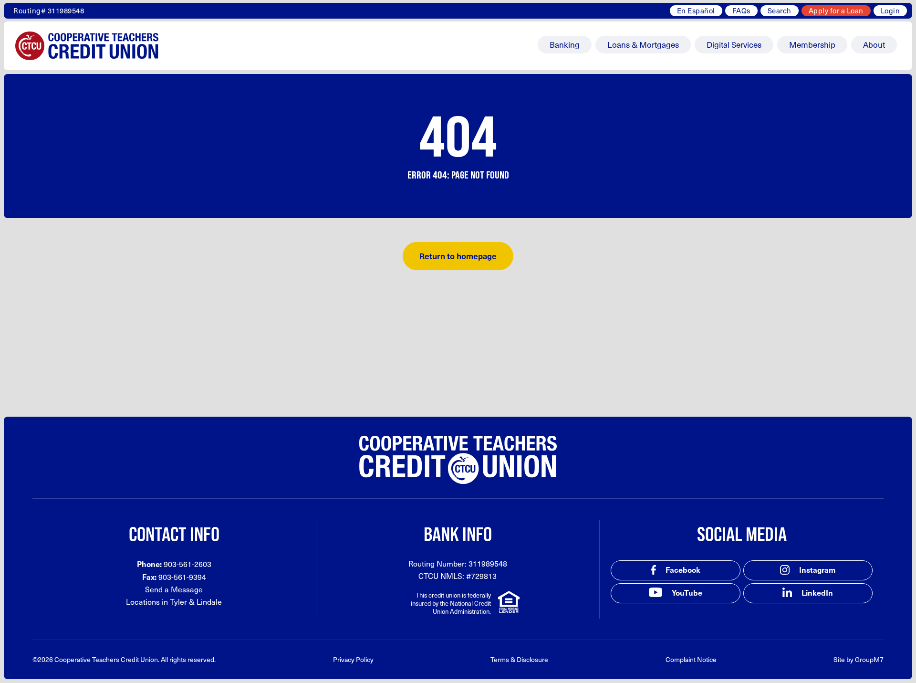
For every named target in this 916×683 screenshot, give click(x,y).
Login (890, 10)
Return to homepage (458, 256)
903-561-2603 (187, 564)
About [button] (874, 44)
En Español (696, 10)
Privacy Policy (353, 659)
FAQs (741, 10)
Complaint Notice (691, 659)
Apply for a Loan (836, 10)
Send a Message (174, 589)
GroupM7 (869, 659)
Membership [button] (812, 44)
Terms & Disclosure (519, 659)
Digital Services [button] (734, 44)
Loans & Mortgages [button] (643, 44)
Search (779, 10)
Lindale (209, 602)
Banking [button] (565, 44)
